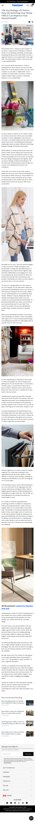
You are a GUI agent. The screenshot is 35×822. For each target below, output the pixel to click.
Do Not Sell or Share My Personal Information (17, 810)
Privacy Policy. (7, 762)
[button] (17, 768)
